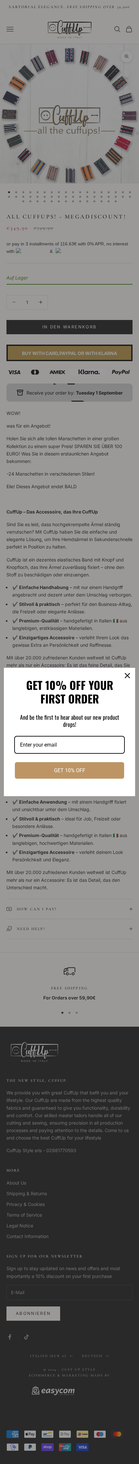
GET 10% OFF (69, 770)
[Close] (127, 675)
